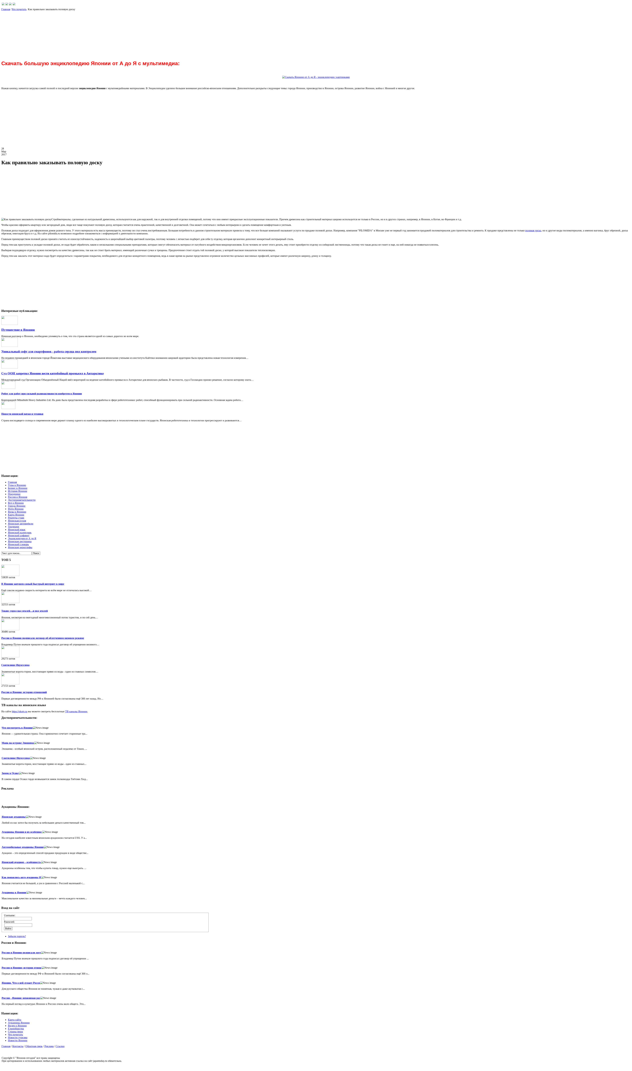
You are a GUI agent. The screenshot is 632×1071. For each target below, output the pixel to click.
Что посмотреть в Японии (17, 727)
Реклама (49, 1046)
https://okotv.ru (19, 711)
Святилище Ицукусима (15, 665)
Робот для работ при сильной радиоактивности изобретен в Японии (41, 393)
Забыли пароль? (17, 936)
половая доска (533, 230)
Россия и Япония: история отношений (24, 692)
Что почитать (19, 9)
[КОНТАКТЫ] (10, 4)
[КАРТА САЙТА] (7, 4)
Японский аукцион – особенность (21, 862)
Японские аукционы (14, 816)
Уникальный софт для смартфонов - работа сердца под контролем (48, 351)
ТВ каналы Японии (76, 711)
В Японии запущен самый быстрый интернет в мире (32, 583)
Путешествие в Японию (18, 329)
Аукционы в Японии (14, 892)
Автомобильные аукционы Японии (23, 847)
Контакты (17, 1046)
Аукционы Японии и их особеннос (22, 832)
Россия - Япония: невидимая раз (21, 998)
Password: (9, 921)
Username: (9, 915)
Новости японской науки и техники (22, 413)
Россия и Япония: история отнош (21, 967)
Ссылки (60, 1046)
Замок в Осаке (10, 773)
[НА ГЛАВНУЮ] (3, 4)
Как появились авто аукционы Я (21, 877)
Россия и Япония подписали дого (21, 952)
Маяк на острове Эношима (18, 742)
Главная (5, 9)
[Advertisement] (100, 34)
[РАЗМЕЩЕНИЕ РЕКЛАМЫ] (14, 4)
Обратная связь (33, 1046)
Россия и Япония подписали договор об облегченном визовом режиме (42, 638)
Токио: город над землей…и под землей (24, 610)
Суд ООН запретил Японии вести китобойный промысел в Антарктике (52, 373)
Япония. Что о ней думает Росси (21, 982)
